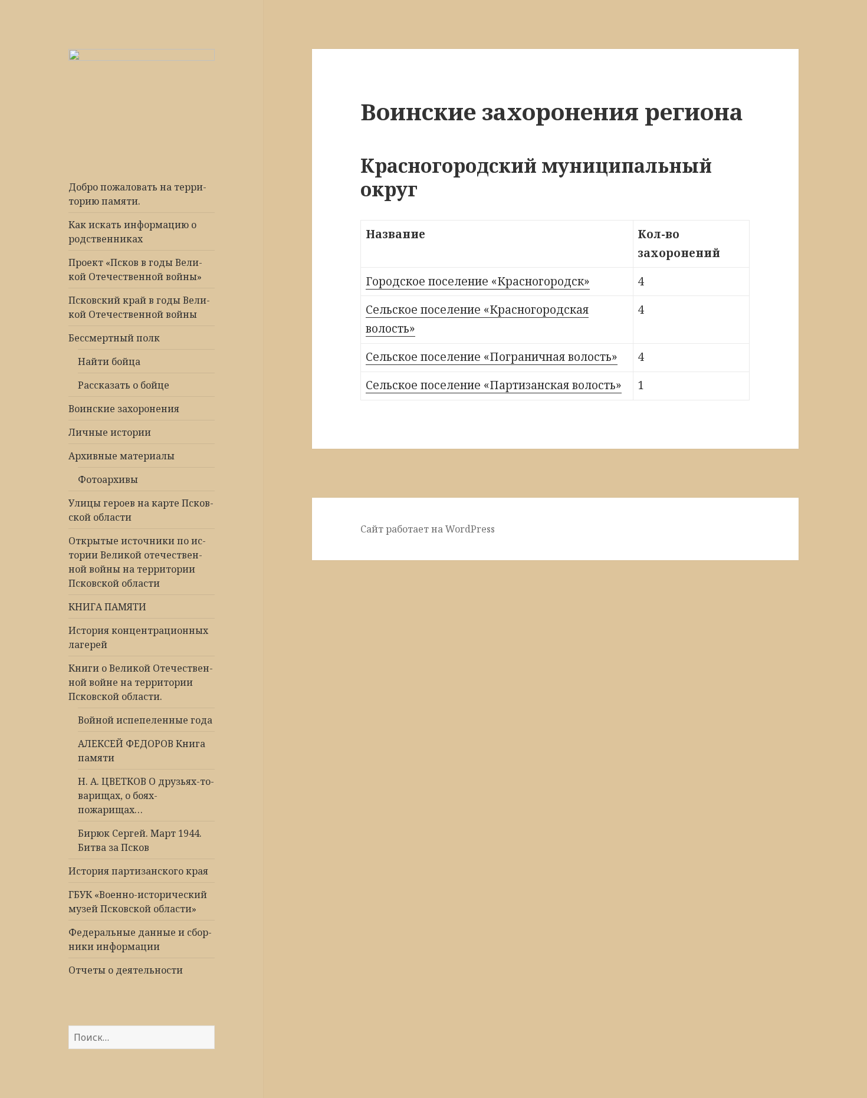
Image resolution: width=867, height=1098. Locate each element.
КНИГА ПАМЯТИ (107, 606)
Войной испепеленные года (145, 720)
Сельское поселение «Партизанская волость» (494, 385)
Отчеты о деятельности (125, 970)
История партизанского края (138, 870)
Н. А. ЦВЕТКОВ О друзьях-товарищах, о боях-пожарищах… (146, 795)
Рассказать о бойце (123, 385)
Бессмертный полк (114, 337)
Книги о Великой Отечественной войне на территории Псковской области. (140, 682)
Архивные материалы (121, 455)
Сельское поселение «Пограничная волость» (492, 356)
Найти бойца (109, 361)
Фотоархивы (108, 479)
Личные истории (109, 432)
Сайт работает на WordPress (427, 528)
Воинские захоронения (123, 408)
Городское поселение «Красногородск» (478, 281)
